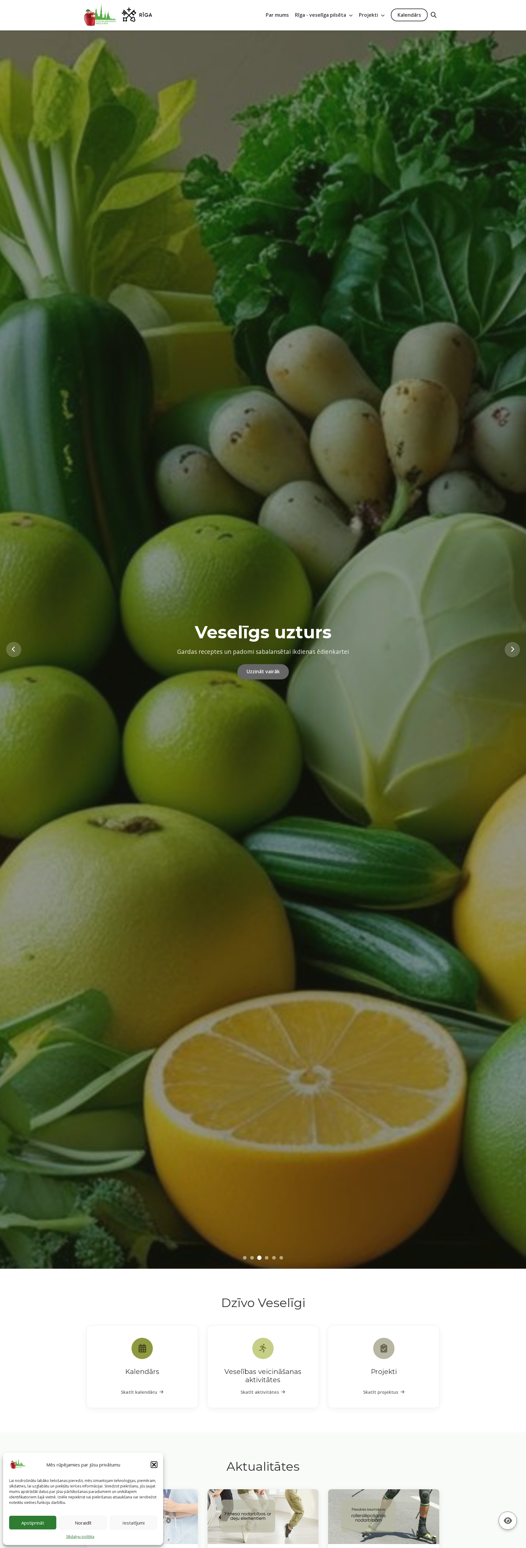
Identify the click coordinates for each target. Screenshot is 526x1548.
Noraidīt (83, 1523)
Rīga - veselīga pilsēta (321, 15)
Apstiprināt (32, 1523)
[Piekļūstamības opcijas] (508, 1520)
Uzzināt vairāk (263, 691)
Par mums (277, 15)
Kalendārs (409, 15)
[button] (154, 1465)
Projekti (369, 15)
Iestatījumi (133, 1523)
